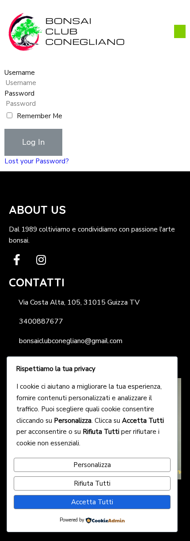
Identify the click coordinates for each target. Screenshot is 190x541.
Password (19, 93)
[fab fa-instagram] (41, 259)
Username (19, 72)
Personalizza (92, 464)
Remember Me (39, 116)
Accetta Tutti (92, 502)
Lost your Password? (36, 161)
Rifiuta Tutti (92, 483)
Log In (33, 142)
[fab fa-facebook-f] (16, 259)
